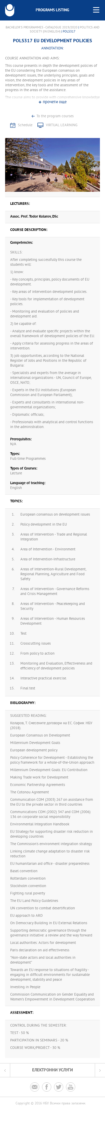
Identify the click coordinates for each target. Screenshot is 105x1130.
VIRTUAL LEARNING (61, 125)
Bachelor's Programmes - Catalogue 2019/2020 (41, 28)
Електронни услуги (52, 1070)
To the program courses (55, 116)
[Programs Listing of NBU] (9, 10)
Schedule (25, 125)
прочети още (55, 102)
